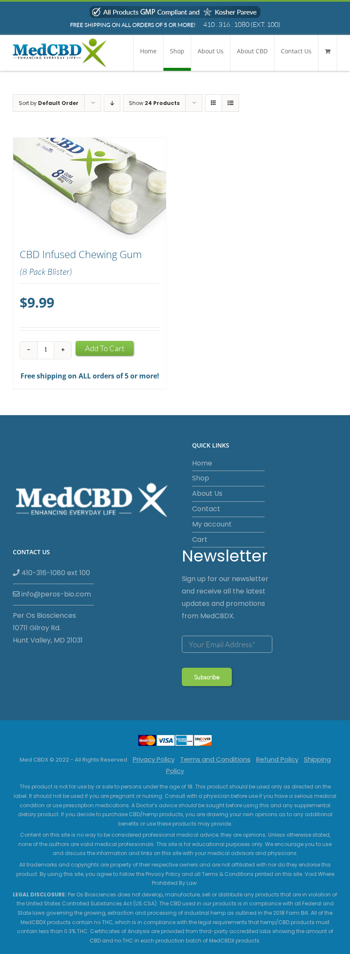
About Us (207, 493)
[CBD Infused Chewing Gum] (89, 189)
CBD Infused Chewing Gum (81, 254)
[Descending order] (112, 103)
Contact (206, 509)
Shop (200, 478)
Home (202, 463)
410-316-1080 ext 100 (55, 573)
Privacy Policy (154, 759)
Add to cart (104, 348)
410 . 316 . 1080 (226, 24)
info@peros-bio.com (55, 594)
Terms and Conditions (215, 759)
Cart (199, 539)
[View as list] (230, 103)
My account (212, 524)
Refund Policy (277, 759)
